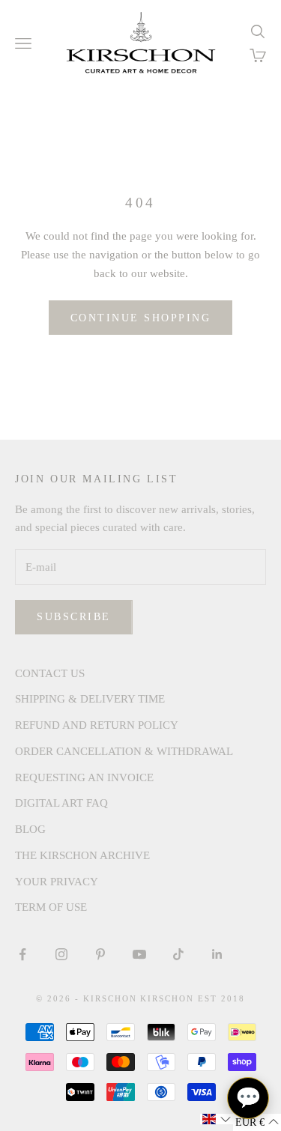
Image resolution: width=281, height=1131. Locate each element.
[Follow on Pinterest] (100, 954)
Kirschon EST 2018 (192, 998)
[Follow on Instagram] (61, 954)
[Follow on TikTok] (178, 954)
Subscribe (74, 616)
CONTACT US (50, 673)
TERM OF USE (51, 907)
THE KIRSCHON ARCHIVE (82, 855)
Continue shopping (140, 318)
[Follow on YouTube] (139, 954)
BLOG (30, 829)
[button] (216, 1119)
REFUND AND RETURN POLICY (96, 725)
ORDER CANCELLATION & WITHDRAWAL (124, 751)
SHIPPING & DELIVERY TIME (90, 699)
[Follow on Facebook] (22, 954)
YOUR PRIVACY (56, 882)
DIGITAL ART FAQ (61, 803)
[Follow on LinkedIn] (217, 954)
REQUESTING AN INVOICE (84, 777)
